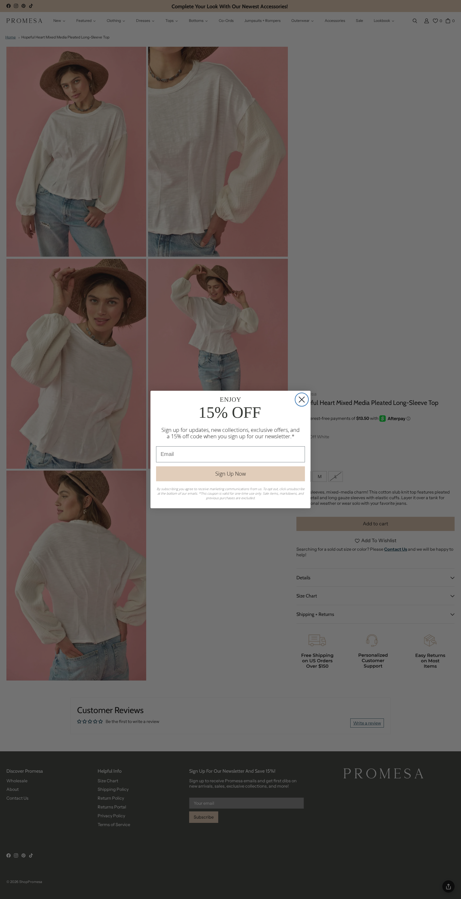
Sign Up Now (230, 473)
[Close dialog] (301, 399)
